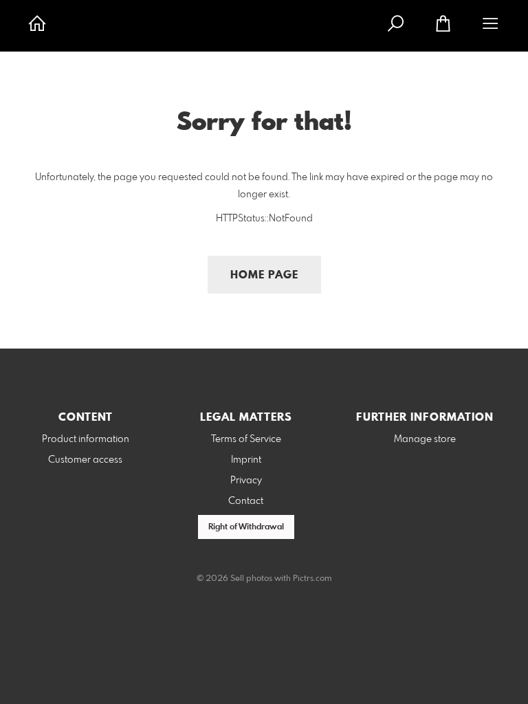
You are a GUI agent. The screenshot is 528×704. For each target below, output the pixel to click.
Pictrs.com (312, 579)
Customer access (85, 460)
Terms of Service (246, 439)
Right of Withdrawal (246, 527)
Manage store (425, 439)
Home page (264, 275)
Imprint (246, 460)
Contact (245, 501)
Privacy (246, 480)
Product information (85, 439)
